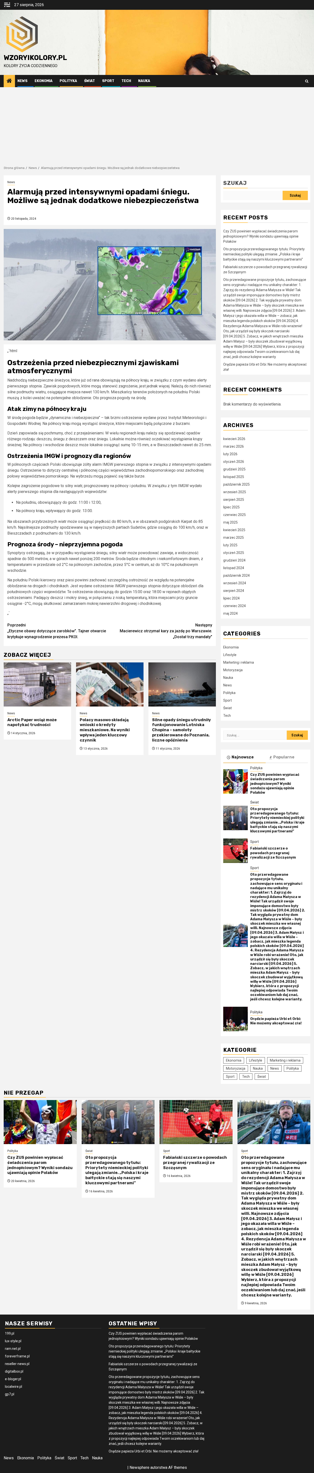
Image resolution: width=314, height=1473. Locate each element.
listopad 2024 (233, 568)
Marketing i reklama (238, 662)
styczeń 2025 (233, 553)
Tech (126, 81)
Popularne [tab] (283, 757)
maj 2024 (230, 613)
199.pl (9, 1333)
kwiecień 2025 (234, 530)
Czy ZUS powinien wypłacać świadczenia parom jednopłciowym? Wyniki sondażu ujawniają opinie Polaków (261, 236)
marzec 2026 (233, 446)
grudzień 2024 (234, 560)
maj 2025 (230, 522)
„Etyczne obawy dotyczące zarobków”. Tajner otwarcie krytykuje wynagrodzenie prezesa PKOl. (56, 631)
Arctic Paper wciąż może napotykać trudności (32, 722)
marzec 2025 (233, 537)
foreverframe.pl (17, 1356)
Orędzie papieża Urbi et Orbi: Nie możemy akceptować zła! (275, 1021)
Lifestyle (229, 655)
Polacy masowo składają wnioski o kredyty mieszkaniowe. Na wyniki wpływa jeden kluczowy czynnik (105, 730)
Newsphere (139, 1467)
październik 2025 (236, 484)
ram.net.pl (13, 1349)
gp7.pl (9, 1394)
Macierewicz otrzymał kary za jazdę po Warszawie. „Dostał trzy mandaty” (166, 631)
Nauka (144, 81)
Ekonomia (43, 81)
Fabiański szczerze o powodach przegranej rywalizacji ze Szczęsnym (273, 852)
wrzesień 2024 (234, 583)
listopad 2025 (233, 477)
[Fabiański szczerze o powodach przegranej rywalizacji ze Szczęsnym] (235, 850)
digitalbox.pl (14, 1371)
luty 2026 (230, 454)
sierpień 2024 (233, 591)
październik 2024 (236, 575)
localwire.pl (13, 1387)
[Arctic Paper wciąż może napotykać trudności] (37, 684)
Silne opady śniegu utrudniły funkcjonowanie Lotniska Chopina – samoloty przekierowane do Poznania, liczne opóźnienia (181, 730)
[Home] (9, 81)
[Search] (307, 81)
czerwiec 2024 (234, 606)
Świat (89, 81)
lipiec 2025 (231, 507)
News (22, 81)
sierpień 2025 (233, 500)
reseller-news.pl (17, 1364)
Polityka (68, 81)
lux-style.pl (13, 1341)
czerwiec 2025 (234, 515)
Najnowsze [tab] (243, 757)
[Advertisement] (157, 124)
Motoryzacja (233, 670)
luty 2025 (230, 545)
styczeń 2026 (233, 462)
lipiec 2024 (231, 598)
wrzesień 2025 (234, 492)
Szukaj (235, 183)
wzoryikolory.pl (35, 58)
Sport (108, 81)
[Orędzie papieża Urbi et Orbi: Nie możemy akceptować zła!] (235, 1019)
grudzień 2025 (234, 469)
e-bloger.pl (13, 1379)
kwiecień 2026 (234, 439)
